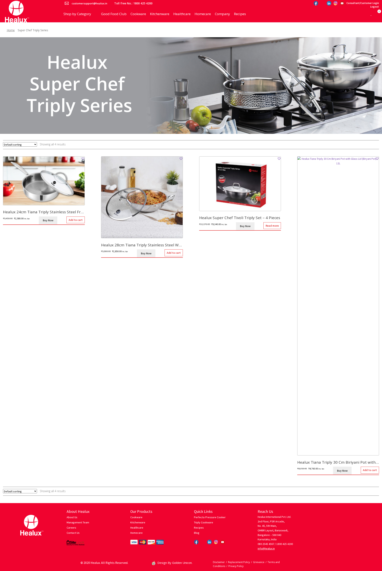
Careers (71, 527)
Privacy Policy (236, 566)
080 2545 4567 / (267, 544)
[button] (83, 158)
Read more (272, 225)
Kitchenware (159, 14)
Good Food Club (114, 14)
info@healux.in (266, 548)
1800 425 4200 (284, 544)
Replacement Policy (239, 562)
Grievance (258, 562)
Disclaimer (219, 562)
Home (11, 30)
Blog (196, 533)
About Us (72, 517)
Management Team (78, 522)
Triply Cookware (203, 522)
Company (222, 14)
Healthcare (182, 14)
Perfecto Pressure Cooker (210, 517)
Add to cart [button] (76, 220)
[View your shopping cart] (375, 14)
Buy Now (48, 220)
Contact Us (73, 533)
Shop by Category (77, 14)
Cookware (138, 14)
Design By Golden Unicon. (174, 563)
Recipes (240, 14)
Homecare (203, 14)
